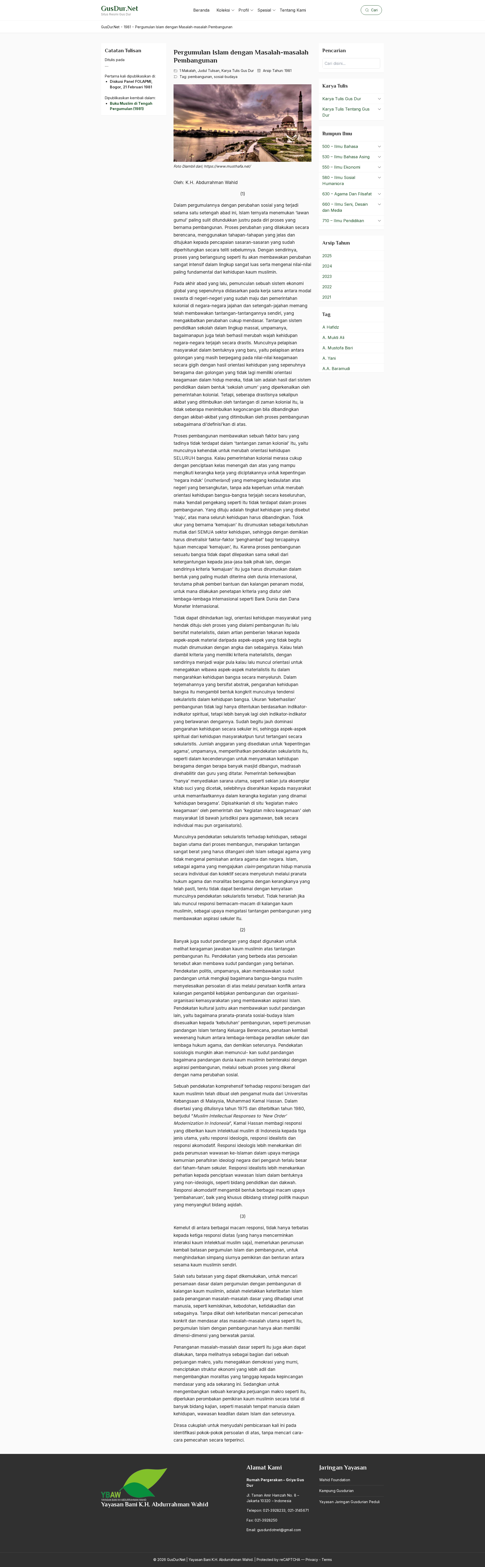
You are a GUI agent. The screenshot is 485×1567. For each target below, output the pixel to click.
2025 (327, 255)
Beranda (201, 10)
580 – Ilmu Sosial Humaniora (338, 180)
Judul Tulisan (209, 70)
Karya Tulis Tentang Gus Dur (346, 112)
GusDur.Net (119, 8)
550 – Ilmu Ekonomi (341, 167)
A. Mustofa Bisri (337, 347)
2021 (326, 297)
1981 (288, 70)
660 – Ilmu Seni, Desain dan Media (345, 207)
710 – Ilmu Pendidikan (343, 220)
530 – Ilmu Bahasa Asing (346, 156)
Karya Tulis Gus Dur (238, 70)
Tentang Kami (293, 10)
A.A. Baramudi (336, 368)
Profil (243, 10)
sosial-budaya (225, 76)
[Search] (375, 63)
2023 (327, 276)
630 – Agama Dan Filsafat (347, 193)
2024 (327, 266)
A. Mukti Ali (333, 337)
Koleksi (223, 10)
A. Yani (329, 358)
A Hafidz (330, 327)
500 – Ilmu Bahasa (340, 146)
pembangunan (200, 76)
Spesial (264, 10)
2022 (327, 286)
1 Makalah (188, 70)
